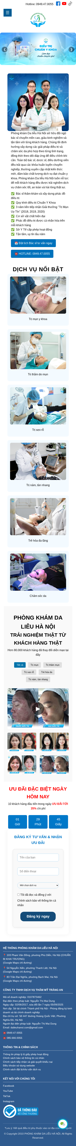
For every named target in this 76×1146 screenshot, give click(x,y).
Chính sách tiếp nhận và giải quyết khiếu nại (27, 1062)
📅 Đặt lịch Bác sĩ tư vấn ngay (33, 243)
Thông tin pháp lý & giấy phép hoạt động (25, 1054)
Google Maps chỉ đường (17, 962)
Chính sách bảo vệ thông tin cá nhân (23, 1058)
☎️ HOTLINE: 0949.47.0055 (32, 253)
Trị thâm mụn (52, 665)
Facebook (8, 1086)
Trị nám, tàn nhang (38, 679)
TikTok (6, 1096)
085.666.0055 (14, 1038)
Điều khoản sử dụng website (19, 1065)
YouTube (8, 1091)
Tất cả (20, 665)
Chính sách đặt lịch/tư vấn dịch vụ (22, 1069)
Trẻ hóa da (46, 672)
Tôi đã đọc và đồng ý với (36, 900)
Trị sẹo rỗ (29, 672)
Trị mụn (34, 665)
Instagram (8, 1101)
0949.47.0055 (44, 4)
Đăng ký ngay (38, 916)
